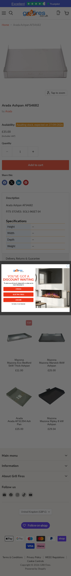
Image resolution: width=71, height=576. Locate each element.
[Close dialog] (68, 266)
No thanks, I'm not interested (18, 303)
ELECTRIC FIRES (18, 294)
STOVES (18, 289)
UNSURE (18, 300)
